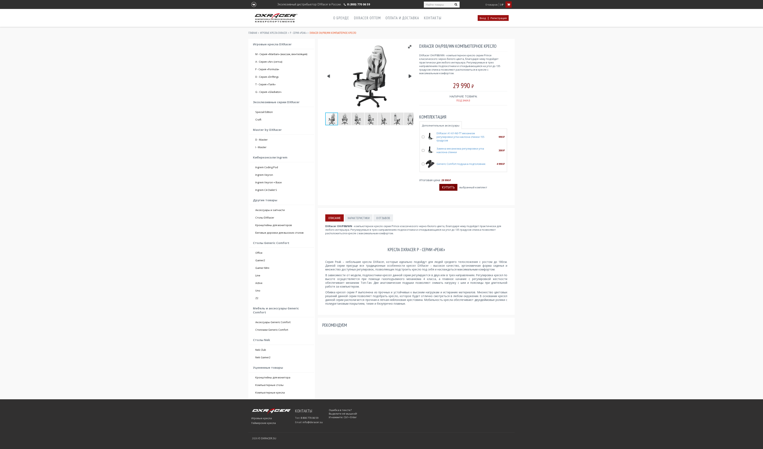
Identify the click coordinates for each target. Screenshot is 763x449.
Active (258, 283)
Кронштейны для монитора (272, 377)
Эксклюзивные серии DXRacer (276, 102)
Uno (257, 290)
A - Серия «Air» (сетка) (283, 62)
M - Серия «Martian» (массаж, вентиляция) (281, 54)
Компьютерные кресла (270, 392)
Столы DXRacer (264, 217)
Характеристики (359, 218)
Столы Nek (261, 340)
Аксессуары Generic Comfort (272, 322)
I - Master (283, 147)
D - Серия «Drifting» (283, 77)
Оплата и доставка (402, 18)
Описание (334, 218)
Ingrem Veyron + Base (268, 182)
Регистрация (499, 18)
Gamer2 (260, 260)
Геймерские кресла (263, 423)
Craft (283, 119)
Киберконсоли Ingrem (270, 157)
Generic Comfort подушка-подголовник (461, 164)
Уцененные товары (268, 367)
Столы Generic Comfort (271, 243)
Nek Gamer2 (262, 357)
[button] (410, 47)
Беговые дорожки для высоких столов (279, 232)
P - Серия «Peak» (298, 33)
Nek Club (260, 350)
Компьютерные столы (269, 385)
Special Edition (264, 112)
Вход (483, 18)
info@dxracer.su (313, 422)
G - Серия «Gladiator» (283, 92)
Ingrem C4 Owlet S (266, 190)
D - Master (283, 140)
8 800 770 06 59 (309, 418)
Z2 (256, 298)
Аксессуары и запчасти (270, 210)
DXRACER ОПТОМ (367, 18)
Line (257, 275)
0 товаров (491, 4)
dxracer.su (268, 438)
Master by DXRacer (267, 130)
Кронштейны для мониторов (273, 225)
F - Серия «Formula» (283, 69)
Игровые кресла (261, 418)
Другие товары (265, 200)
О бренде (341, 18)
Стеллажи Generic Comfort (271, 329)
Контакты (432, 18)
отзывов (383, 218)
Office (258, 253)
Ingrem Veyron (264, 175)
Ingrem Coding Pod (266, 167)
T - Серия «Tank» (283, 84)
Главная (252, 33)
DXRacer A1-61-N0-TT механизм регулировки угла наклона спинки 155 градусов (460, 136)
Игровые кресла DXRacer (273, 33)
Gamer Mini (262, 268)
